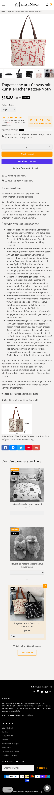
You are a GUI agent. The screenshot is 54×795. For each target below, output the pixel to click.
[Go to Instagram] (38, 692)
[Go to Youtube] (46, 692)
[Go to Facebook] (5, 447)
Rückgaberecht (7, 736)
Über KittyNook (7, 728)
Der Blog (5, 732)
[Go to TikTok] (50, 692)
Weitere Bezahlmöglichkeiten (27, 168)
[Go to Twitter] (21, 447)
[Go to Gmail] (36, 447)
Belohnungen (6, 747)
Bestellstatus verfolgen (10, 743)
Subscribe (42, 767)
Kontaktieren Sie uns (9, 755)
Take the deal (27, 652)
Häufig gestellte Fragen (10, 751)
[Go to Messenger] (13, 447)
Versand (5, 739)
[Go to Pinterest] (28, 447)
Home (3, 12)
